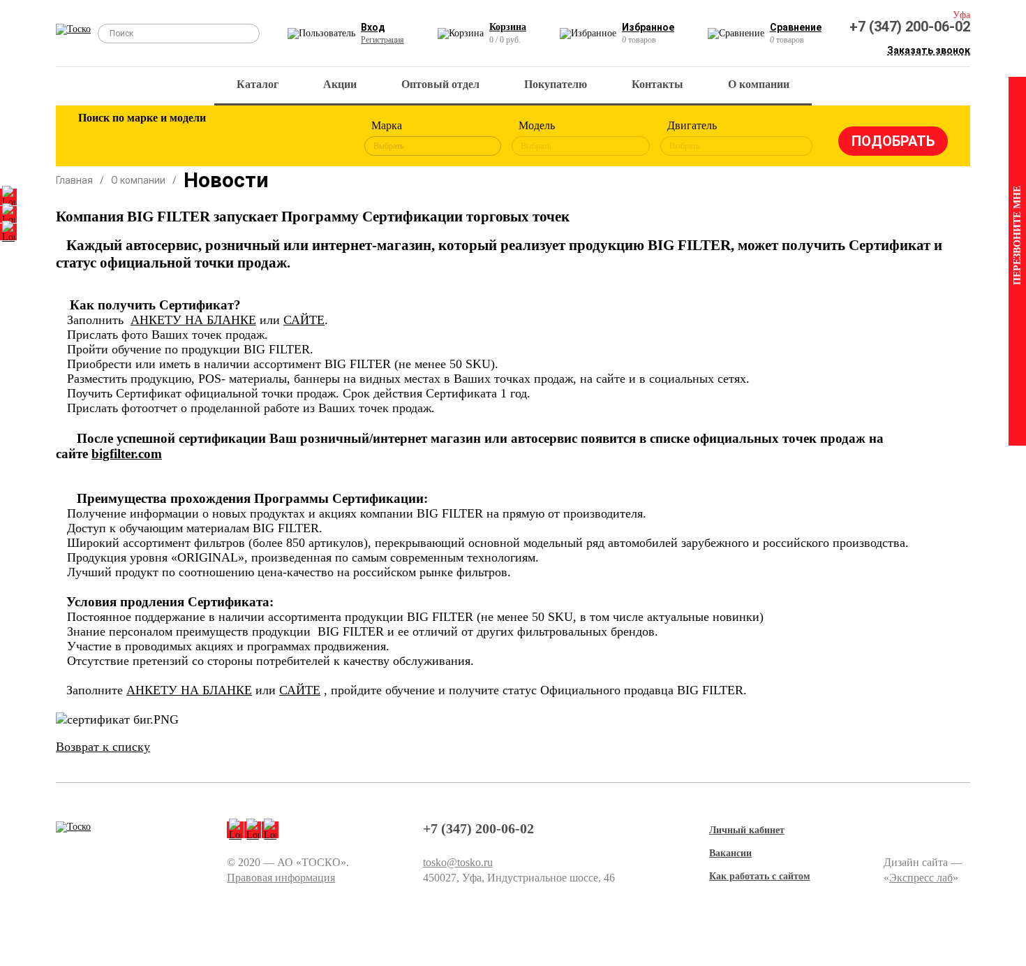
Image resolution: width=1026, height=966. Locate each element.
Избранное (648, 27)
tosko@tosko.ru (458, 862)
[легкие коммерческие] (141, 138)
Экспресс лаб (921, 878)
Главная (74, 180)
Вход (373, 27)
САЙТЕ (304, 320)
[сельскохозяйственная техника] (231, 138)
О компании (758, 84)
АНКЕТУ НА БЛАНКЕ (193, 320)
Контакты (657, 84)
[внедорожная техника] (277, 138)
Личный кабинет (747, 830)
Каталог (257, 84)
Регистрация (382, 40)
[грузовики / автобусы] (186, 138)
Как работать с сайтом (759, 876)
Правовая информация (281, 878)
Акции (340, 84)
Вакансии (730, 853)
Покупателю (555, 84)
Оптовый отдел (440, 84)
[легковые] (95, 138)
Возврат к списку (103, 747)
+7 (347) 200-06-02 (909, 26)
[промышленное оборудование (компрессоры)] (322, 138)
